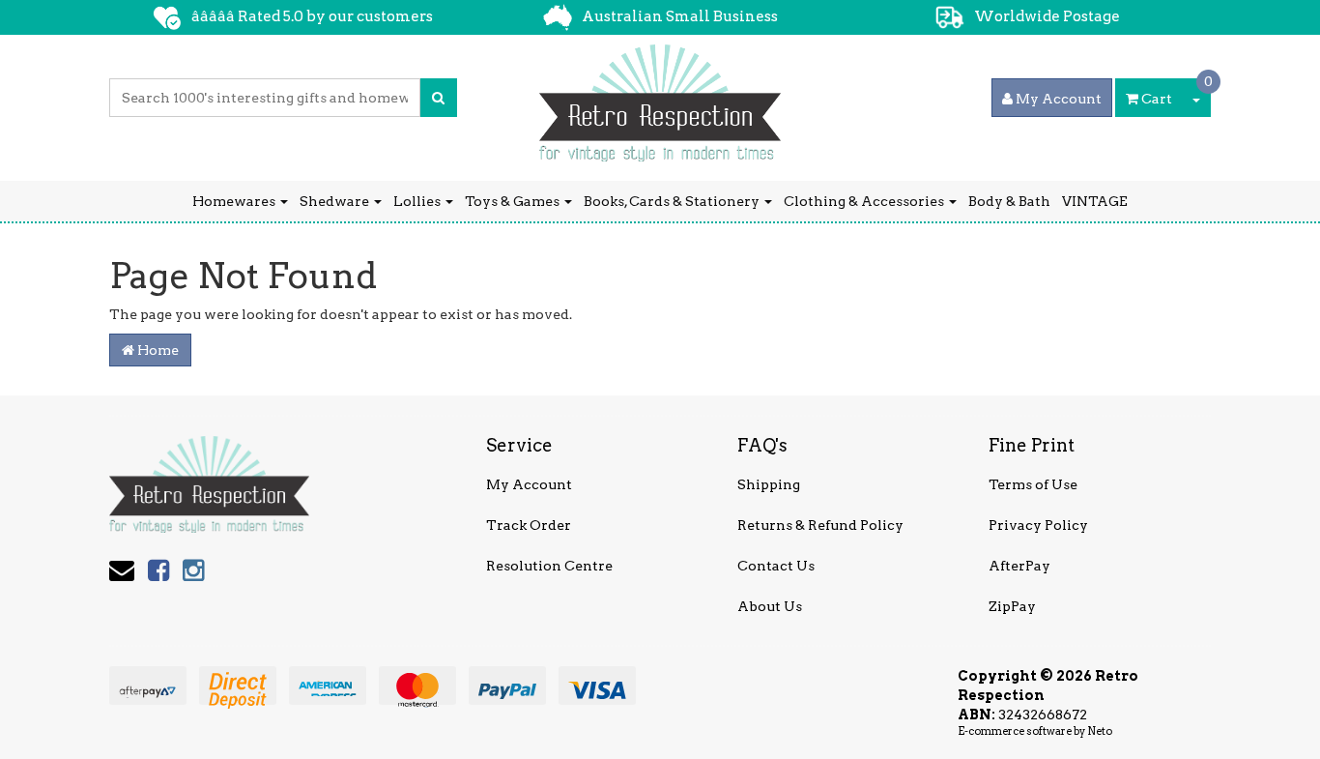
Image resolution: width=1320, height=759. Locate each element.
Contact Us (776, 565)
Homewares (235, 201)
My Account (529, 484)
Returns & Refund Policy (820, 525)
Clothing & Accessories (865, 201)
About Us (769, 606)
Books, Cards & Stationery (673, 201)
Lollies (418, 201)
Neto (1099, 731)
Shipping (768, 484)
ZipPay (1012, 606)
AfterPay (1019, 565)
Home (156, 350)
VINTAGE (1095, 201)
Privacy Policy (1038, 525)
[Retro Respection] (660, 96)
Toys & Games (513, 201)
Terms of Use (1033, 484)
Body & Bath (1009, 201)
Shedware (336, 201)
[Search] (438, 97)
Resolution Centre (549, 565)
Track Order (528, 525)
